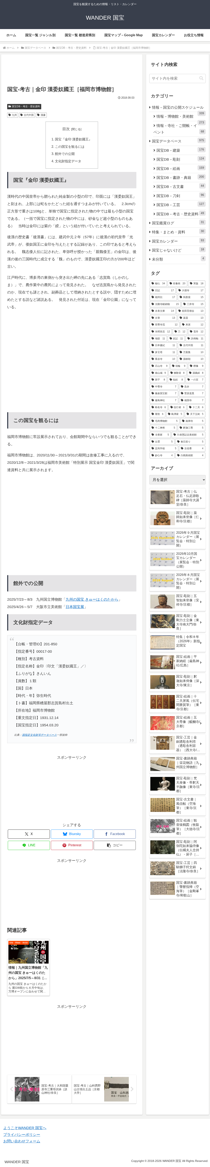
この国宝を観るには (69, 146)
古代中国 (29, 115)
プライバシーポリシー (21, 1135)
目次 (66, 129)
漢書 (43, 115)
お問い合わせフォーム (21, 1141)
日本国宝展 (75, 607)
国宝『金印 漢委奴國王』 (73, 139)
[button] (115, 845)
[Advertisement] (71, 72)
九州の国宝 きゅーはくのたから (92, 599)
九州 (14, 115)
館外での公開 (65, 154)
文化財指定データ (68, 161)
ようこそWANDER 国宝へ (24, 1128)
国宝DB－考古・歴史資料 (26, 106)
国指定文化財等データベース (39, 735)
